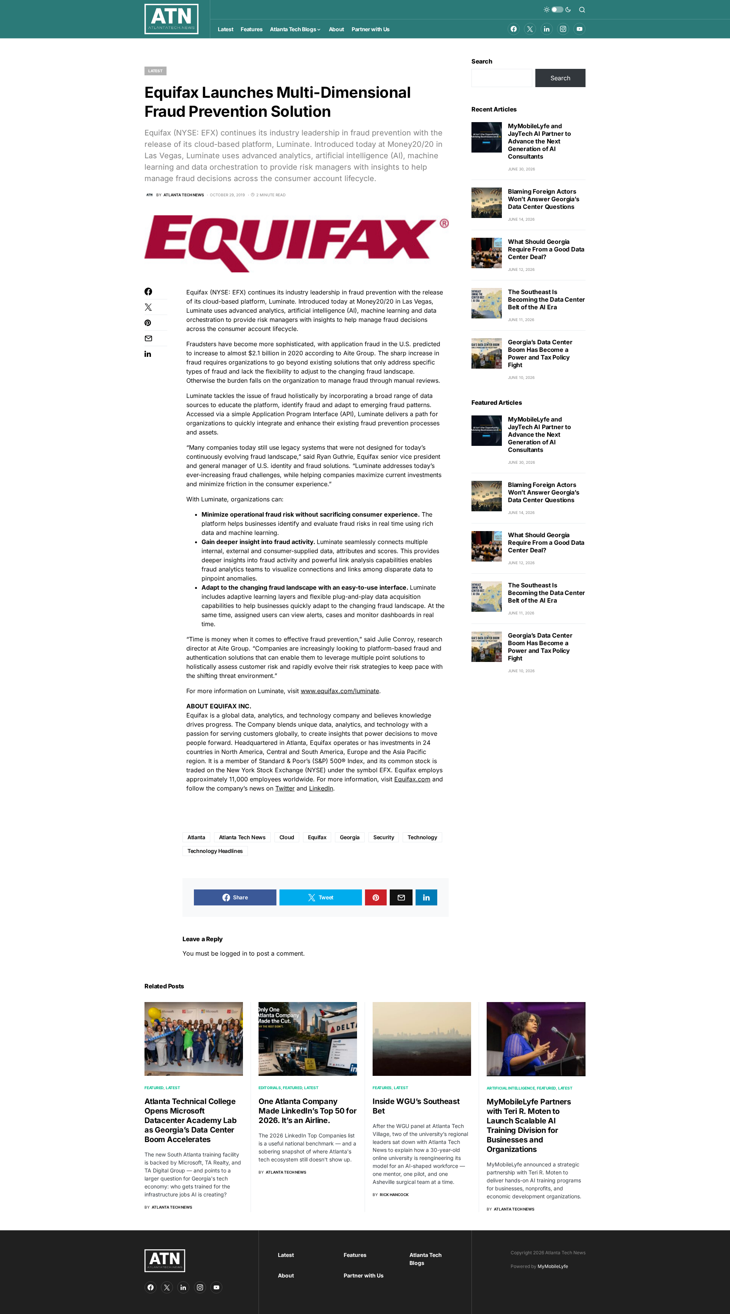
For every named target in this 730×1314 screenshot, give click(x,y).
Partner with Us (364, 1275)
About (286, 1275)
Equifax (317, 837)
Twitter (285, 788)
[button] (557, 9)
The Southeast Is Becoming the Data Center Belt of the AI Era (546, 299)
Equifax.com (412, 779)
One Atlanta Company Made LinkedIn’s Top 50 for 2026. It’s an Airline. (308, 1111)
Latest (155, 70)
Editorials (270, 1087)
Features (382, 1087)
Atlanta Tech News (242, 837)
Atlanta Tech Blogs (425, 1259)
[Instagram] (563, 29)
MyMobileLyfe (553, 1266)
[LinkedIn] (547, 29)
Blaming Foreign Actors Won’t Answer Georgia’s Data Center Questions (543, 199)
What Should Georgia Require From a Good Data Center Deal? (546, 249)
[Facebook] (514, 29)
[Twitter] (530, 29)
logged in (233, 953)
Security (383, 837)
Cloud (286, 837)
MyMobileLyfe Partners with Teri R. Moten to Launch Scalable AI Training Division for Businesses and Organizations (529, 1125)
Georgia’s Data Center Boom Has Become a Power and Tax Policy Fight (540, 353)
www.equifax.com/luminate (340, 691)
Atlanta (196, 837)
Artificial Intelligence (511, 1088)
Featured (153, 1087)
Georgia (350, 837)
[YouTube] (579, 29)
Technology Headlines (215, 851)
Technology (422, 837)
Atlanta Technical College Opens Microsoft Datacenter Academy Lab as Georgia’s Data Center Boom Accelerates (190, 1120)
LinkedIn (321, 788)
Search (481, 61)
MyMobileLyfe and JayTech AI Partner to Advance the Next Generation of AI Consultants (539, 141)
